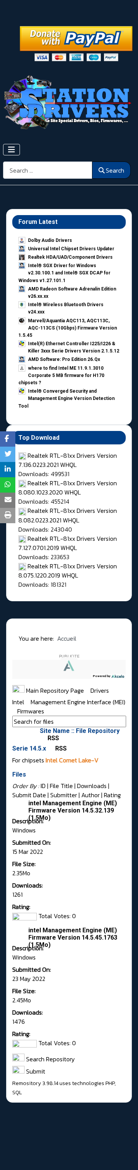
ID (43, 785)
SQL (17, 1092)
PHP (110, 1083)
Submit (35, 1071)
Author (90, 795)
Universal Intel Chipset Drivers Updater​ (71, 248)
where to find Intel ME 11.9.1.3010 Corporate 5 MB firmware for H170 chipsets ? (61, 375)
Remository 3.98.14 (35, 1083)
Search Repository (50, 1059)
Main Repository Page (54, 690)
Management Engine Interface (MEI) (78, 702)
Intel (19, 702)
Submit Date (29, 795)
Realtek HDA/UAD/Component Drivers (70, 257)
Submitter (63, 795)
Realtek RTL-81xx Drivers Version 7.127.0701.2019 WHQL (67, 543)
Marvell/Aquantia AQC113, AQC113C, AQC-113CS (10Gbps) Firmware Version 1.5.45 (67, 328)
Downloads (92, 785)
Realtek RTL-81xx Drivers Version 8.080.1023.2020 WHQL (67, 487)
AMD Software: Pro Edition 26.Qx (64, 359)
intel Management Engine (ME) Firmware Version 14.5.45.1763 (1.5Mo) (72, 937)
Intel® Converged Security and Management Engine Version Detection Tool (66, 398)
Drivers (100, 690)
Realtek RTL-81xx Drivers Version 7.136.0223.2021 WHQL (67, 460)
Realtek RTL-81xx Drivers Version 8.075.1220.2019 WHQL (67, 570)
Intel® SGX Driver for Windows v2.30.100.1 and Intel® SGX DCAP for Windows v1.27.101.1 (64, 273)
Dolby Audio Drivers (50, 240)
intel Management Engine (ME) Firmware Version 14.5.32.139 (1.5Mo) (72, 810)
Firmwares (30, 711)
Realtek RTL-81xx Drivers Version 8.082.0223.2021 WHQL (67, 515)
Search (115, 170)
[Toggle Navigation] (11, 149)
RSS (52, 738)
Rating (112, 795)
